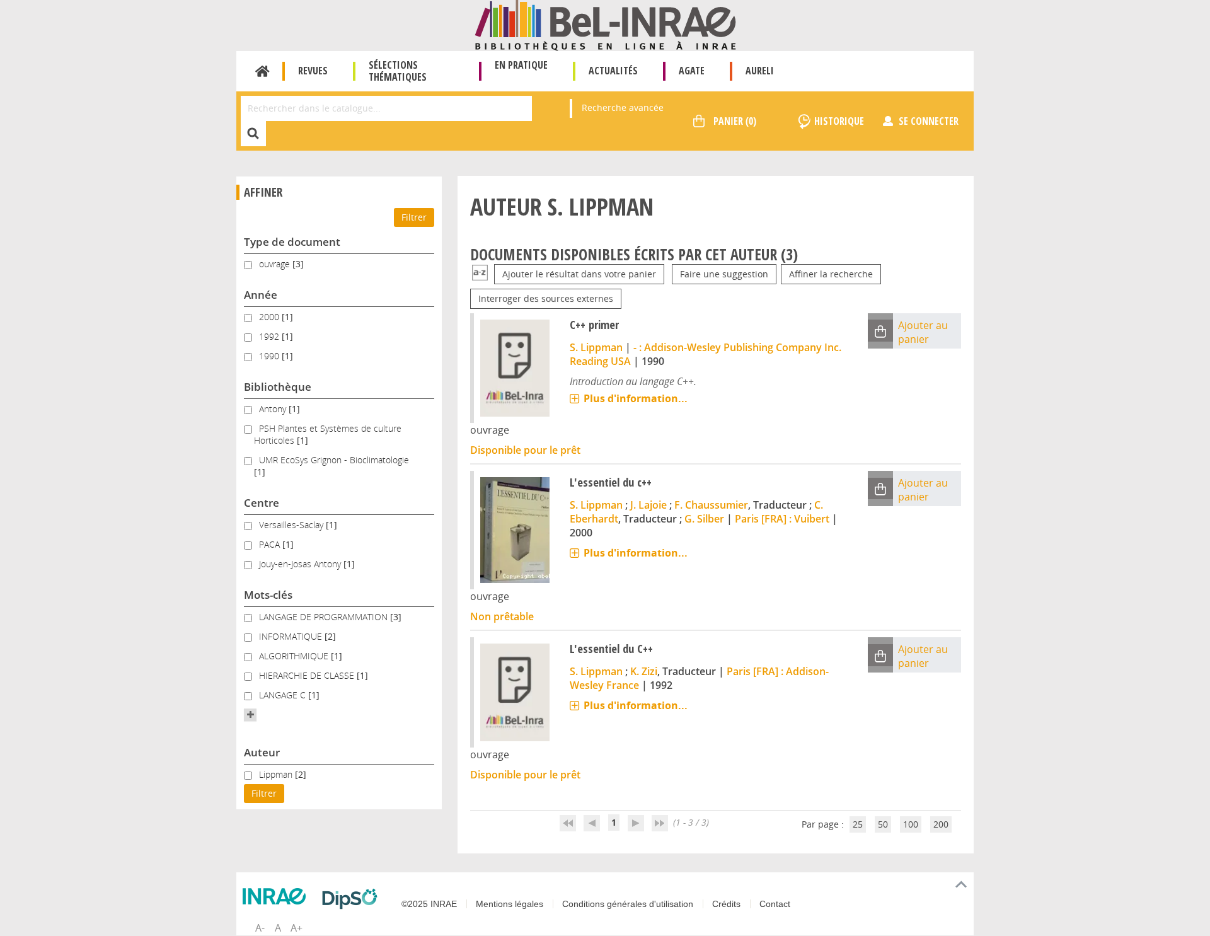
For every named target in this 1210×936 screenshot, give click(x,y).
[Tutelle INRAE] (277, 896)
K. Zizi (643, 671)
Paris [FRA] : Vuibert (782, 519)
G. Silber (704, 519)
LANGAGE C (283, 695)
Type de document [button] (292, 241)
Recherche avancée (623, 107)
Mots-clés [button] (268, 594)
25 (858, 824)
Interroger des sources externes (545, 298)
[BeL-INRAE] (605, 24)
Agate (692, 71)
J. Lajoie (648, 505)
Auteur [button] (262, 752)
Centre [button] (261, 502)
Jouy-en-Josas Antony (301, 564)
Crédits (726, 904)
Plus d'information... (636, 398)
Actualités (613, 71)
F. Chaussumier (711, 505)
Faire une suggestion (724, 274)
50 (883, 824)
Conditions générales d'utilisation (627, 904)
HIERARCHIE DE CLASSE (308, 675)
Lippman (277, 774)
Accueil (262, 71)
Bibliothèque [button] (277, 386)
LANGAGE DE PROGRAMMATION (324, 617)
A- (260, 928)
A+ (296, 928)
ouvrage (275, 264)
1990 (270, 356)
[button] (250, 714)
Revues (313, 71)
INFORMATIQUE (292, 636)
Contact (774, 904)
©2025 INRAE (429, 904)
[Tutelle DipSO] (353, 899)
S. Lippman (596, 347)
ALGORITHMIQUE (295, 656)
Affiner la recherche (831, 274)
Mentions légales (509, 904)
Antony (274, 409)
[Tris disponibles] (480, 274)
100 (910, 824)
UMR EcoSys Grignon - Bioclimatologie (334, 460)
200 (940, 824)
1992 (270, 336)
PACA (270, 544)
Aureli (760, 71)
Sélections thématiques (398, 71)
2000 (270, 317)
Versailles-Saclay (292, 525)
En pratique (521, 65)
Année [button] (260, 294)
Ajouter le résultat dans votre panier (579, 274)
